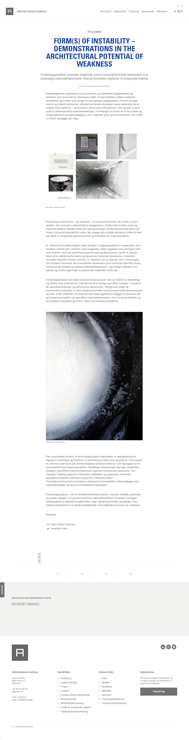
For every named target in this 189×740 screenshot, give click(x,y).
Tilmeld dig (159, 691)
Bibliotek (106, 691)
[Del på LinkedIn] (106, 574)
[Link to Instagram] (182, 5)
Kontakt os (66, 678)
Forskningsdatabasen (113, 699)
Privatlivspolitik (68, 699)
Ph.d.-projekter (94, 31)
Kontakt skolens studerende (75, 695)
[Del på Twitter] (82, 574)
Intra (104, 678)
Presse (64, 686)
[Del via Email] (131, 574)
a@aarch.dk (17, 691)
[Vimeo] (174, 647)
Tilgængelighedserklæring (74, 711)
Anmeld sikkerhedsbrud (114, 703)
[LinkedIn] (163, 647)
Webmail (106, 695)
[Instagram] (168, 647)
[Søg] (175, 11)
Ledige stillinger (69, 682)
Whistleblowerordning (72, 703)
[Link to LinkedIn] (178, 5)
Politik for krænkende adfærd (76, 707)
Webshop (107, 686)
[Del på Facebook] (58, 574)
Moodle (106, 682)
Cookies (65, 691)
